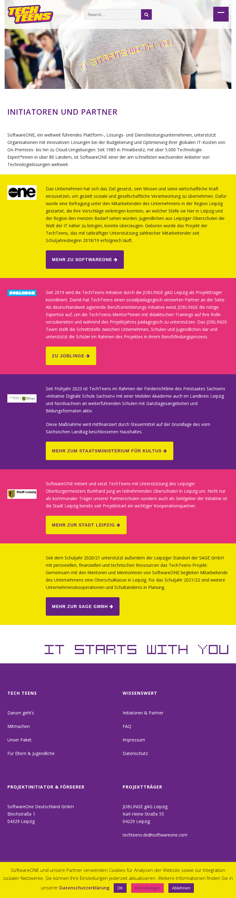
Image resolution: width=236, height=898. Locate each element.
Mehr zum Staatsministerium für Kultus (107, 450)
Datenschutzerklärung (84, 887)
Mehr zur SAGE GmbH (80, 606)
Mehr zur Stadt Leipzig (84, 525)
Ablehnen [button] (181, 888)
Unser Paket (19, 740)
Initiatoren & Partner (143, 713)
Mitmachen (18, 726)
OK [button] (120, 888)
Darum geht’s (20, 713)
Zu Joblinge (69, 355)
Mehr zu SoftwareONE (83, 259)
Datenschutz (135, 753)
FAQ (127, 726)
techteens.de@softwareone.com (155, 835)
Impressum (134, 740)
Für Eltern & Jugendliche (31, 753)
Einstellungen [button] (147, 888)
